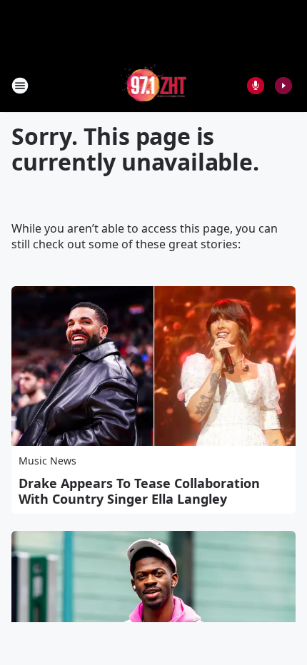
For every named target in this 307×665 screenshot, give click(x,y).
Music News (47, 460)
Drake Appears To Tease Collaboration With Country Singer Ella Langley (139, 491)
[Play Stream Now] (283, 85)
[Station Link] (154, 85)
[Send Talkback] (255, 85)
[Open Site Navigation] (20, 85)
